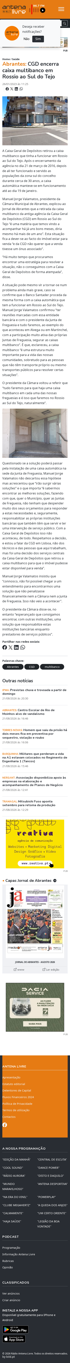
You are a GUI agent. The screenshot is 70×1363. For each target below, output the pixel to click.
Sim (38, 39)
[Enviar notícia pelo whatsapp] (21, 89)
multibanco (52, 667)
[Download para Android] (32, 1329)
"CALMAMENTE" (12, 1213)
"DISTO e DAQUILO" (50, 1176)
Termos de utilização (16, 1110)
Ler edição (52, 970)
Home (6, 59)
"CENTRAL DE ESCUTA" (52, 1159)
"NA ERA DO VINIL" (14, 1197)
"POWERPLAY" (46, 1197)
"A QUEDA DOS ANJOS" (52, 1205)
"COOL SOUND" (12, 1168)
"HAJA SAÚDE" (11, 1221)
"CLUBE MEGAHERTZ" (16, 1205)
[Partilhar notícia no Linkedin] (17, 89)
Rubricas (8, 1261)
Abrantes (13, 667)
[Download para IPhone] (35, 1339)
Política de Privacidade (17, 1104)
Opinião (7, 1267)
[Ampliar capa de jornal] (35, 921)
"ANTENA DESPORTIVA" (52, 1184)
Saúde (16, 59)
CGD (32, 667)
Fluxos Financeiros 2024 (18, 1097)
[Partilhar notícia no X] (12, 89)
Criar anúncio (11, 1300)
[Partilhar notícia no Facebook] (8, 89)
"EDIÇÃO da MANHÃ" (16, 1159)
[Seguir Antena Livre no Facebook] (4, 1125)
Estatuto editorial (13, 1084)
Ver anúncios (11, 1293)
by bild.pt (8, 1357)
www (20, 970)
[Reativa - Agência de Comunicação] (35, 844)
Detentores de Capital (16, 1090)
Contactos (9, 1117)
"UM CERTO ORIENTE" (51, 1213)
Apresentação (11, 1077)
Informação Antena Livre (18, 1254)
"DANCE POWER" (48, 1168)
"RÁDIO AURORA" (13, 1176)
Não (27, 39)
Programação (11, 1247)
